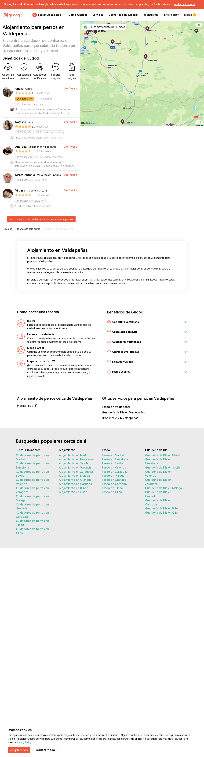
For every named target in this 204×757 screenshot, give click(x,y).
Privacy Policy (24, 742)
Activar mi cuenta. (184, 4)
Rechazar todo (45, 750)
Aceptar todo (19, 750)
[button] (147, 322)
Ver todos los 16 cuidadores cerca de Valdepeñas (41, 219)
